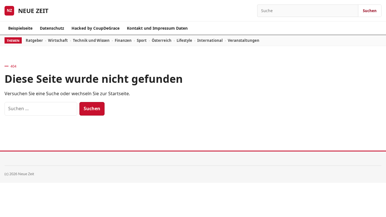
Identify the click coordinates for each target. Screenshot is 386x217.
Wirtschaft (58, 40)
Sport (142, 40)
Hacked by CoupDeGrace (95, 28)
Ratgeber (34, 40)
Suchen (370, 10)
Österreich (162, 40)
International (210, 40)
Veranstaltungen (243, 40)
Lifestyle (184, 40)
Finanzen (123, 40)
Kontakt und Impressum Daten (157, 28)
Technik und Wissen (91, 40)
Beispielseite (20, 28)
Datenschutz (52, 28)
